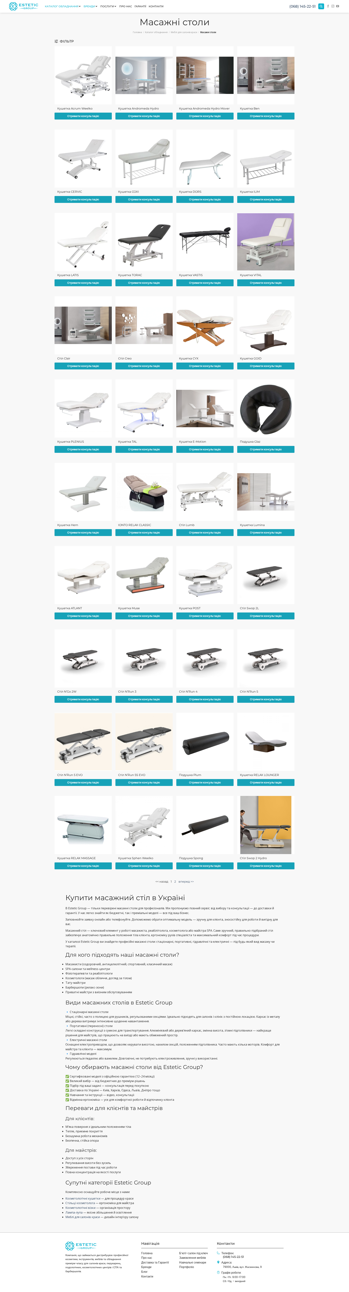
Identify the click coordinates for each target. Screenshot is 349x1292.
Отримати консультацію (83, 116)
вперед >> (186, 881)
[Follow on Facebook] (328, 6)
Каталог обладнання (156, 32)
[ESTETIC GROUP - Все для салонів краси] (23, 6)
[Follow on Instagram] (332, 6)
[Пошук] (321, 6)
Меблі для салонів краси (184, 32)
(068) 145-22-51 (302, 6)
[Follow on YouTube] (337, 6)
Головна (137, 32)
